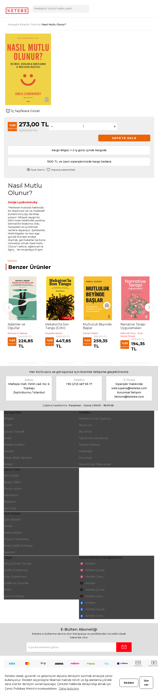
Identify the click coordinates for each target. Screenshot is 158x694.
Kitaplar (9, 418)
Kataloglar (85, 451)
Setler (8, 438)
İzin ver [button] (146, 682)
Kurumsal (85, 457)
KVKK (7, 589)
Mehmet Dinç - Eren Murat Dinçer (131, 334)
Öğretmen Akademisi (93, 438)
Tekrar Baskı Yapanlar (18, 457)
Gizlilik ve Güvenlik (16, 583)
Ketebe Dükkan (14, 444)
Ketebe (90, 563)
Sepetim (9, 552)
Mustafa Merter (53, 333)
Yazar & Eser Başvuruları (95, 464)
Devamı (12, 260)
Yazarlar (9, 451)
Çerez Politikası (14, 596)
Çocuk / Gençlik (14, 431)
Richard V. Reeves (17, 333)
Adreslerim (11, 495)
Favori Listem (13, 488)
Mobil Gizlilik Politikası (18, 545)
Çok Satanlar (12, 519)
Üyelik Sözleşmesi (16, 570)
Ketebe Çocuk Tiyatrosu (95, 418)
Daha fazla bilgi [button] (69, 688)
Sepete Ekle (124, 138)
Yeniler (8, 464)
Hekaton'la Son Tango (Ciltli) (57, 326)
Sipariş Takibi (12, 482)
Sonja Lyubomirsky (23, 202)
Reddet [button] (129, 682)
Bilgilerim (10, 501)
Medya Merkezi (89, 444)
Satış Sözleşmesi (15, 576)
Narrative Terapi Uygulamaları (132, 326)
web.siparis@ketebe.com (129, 388)
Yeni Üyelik (11, 475)
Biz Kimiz (85, 431)
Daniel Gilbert (90, 333)
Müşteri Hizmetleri (16, 539)
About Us (85, 425)
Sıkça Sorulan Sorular (18, 563)
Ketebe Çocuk (95, 570)
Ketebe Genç (94, 576)
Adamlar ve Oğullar (16, 326)
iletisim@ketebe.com (129, 396)
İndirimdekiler (13, 532)
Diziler (8, 425)
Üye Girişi (10, 508)
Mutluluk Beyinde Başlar (97, 326)
